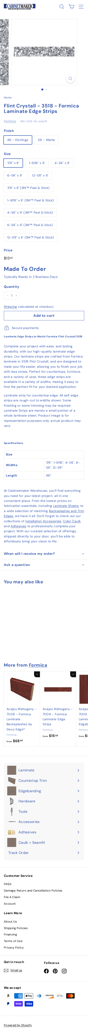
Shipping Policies (16, 928)
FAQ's (8, 884)
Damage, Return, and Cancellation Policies (33, 890)
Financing (10, 934)
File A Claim (12, 897)
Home (8, 97)
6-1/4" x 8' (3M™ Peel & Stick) (30, 225)
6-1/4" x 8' (15, 175)
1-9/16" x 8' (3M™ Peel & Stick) (30, 200)
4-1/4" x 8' (62, 163)
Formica (10, 121)
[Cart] (71, 6)
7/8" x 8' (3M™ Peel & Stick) (28, 188)
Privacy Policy (14, 947)
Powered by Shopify (18, 1025)
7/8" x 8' (13, 163)
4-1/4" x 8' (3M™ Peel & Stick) (30, 212)
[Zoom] (70, 78)
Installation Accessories (43, 521)
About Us (10, 921)
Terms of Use (13, 941)
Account (10, 904)
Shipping (10, 307)
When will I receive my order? (29, 553)
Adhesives (18, 526)
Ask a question (17, 565)
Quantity (11, 286)
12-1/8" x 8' (40, 175)
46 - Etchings (17, 140)
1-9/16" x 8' (37, 163)
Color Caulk (72, 521)
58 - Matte (46, 140)
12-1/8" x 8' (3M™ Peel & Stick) (30, 237)
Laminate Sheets (66, 506)
